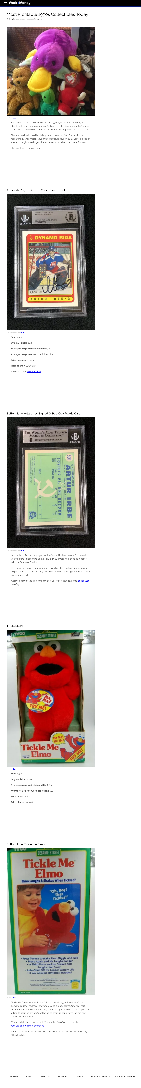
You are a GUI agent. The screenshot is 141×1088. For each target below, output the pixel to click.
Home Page (14, 1076)
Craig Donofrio (14, 19)
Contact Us (79, 1076)
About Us (29, 1076)
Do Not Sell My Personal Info (100, 1076)
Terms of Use (45, 1076)
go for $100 (83, 580)
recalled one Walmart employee (27, 1025)
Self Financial (34, 371)
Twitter (14, 117)
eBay (22, 332)
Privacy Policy (62, 1076)
